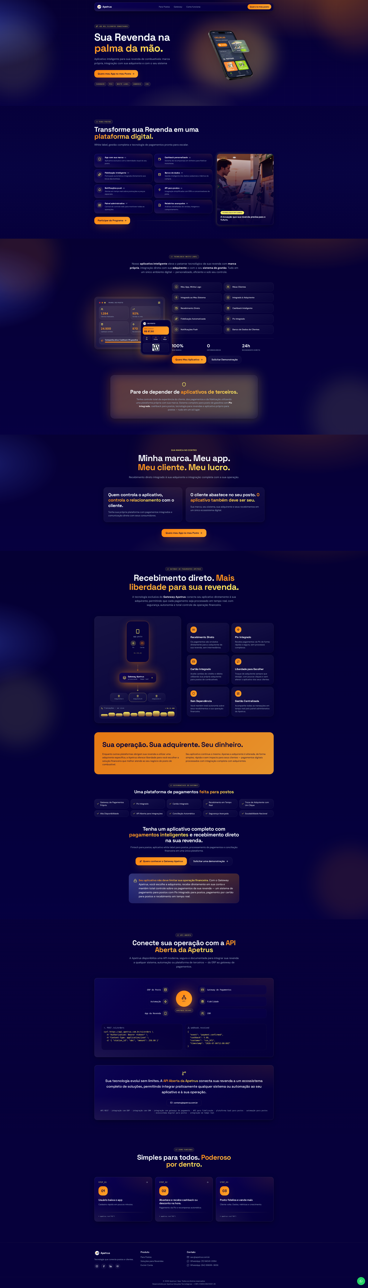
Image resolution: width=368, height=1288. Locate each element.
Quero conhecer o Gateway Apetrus (163, 861)
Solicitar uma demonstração (209, 861)
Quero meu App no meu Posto (114, 73)
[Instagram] (96, 1266)
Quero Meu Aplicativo (187, 359)
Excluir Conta (147, 1265)
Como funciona (193, 6)
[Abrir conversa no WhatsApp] (361, 1281)
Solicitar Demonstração (225, 359)
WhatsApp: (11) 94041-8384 (203, 1261)
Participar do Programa (110, 220)
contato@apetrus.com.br (186, 1102)
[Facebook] (103, 1266)
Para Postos (164, 6)
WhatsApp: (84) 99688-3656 (204, 1265)
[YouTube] (117, 1266)
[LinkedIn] (110, 1266)
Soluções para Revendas (152, 1261)
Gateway (178, 6)
